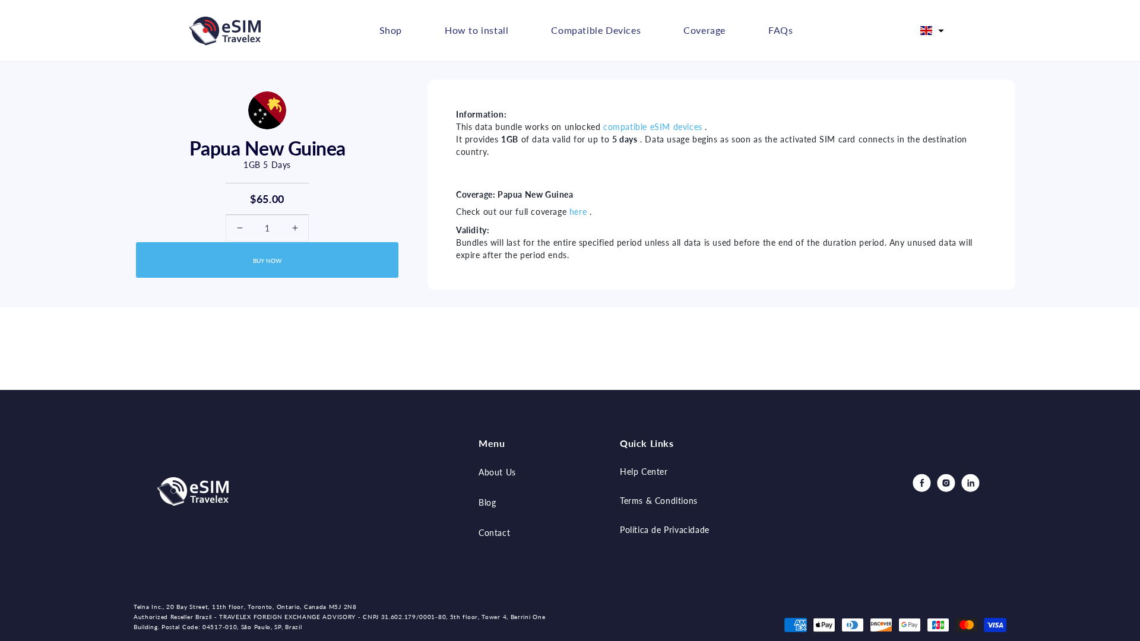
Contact (494, 533)
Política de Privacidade (665, 530)
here (578, 212)
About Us (497, 472)
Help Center (644, 472)
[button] (932, 31)
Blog (487, 502)
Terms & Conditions (659, 501)
